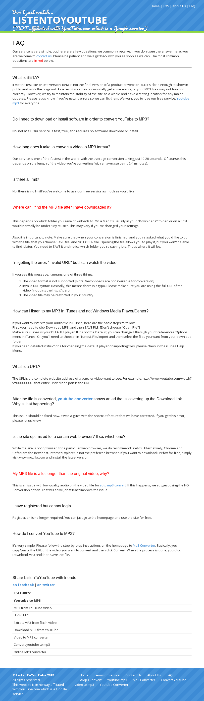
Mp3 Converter (144, 545)
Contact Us (133, 675)
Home (155, 6)
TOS (166, 6)
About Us (179, 6)
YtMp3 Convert (91, 680)
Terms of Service (107, 675)
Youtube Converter (114, 684)
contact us (44, 56)
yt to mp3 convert (113, 485)
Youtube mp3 (117, 680)
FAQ (192, 6)
